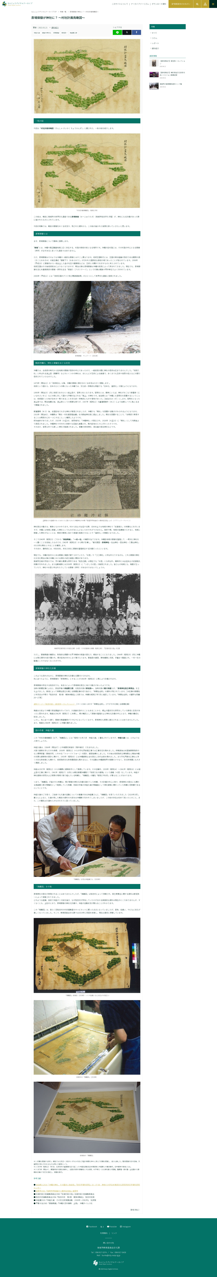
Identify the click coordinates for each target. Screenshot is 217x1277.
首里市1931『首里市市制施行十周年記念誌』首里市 (57, 1191)
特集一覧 (63, 12)
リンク (114, 1233)
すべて (154, 33)
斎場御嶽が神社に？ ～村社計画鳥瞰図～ (84, 12)
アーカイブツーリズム (140, 3)
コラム (154, 38)
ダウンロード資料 (159, 3)
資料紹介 (55, 27)
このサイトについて (120, 3)
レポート (155, 43)
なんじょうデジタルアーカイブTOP (44, 12)
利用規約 (103, 1233)
